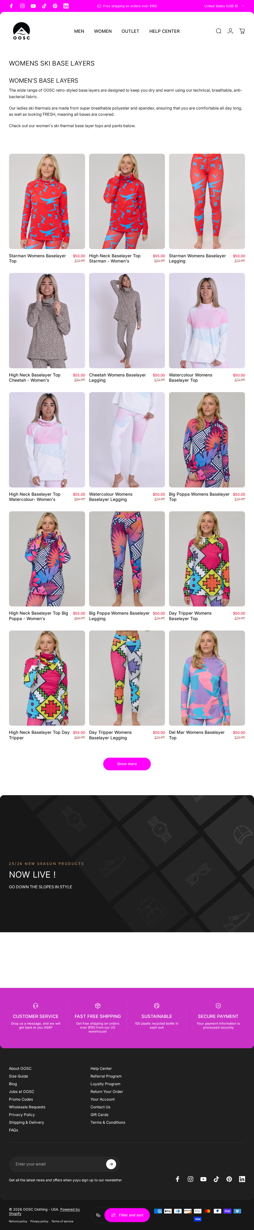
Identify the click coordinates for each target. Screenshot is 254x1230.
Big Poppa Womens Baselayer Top (199, 496)
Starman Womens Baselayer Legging (197, 258)
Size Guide (18, 1076)
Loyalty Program (105, 1083)
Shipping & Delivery (26, 1122)
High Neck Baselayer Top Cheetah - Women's (35, 377)
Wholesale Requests (27, 1107)
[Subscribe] (111, 1164)
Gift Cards (99, 1114)
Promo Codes (21, 1099)
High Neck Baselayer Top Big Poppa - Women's (38, 615)
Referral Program (106, 1076)
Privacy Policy (22, 1114)
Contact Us (100, 1107)
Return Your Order (107, 1091)
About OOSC (20, 1068)
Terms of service (62, 1221)
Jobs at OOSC (21, 1091)
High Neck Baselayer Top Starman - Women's (115, 258)
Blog (13, 1083)
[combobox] (224, 6)
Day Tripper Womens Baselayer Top (190, 615)
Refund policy (18, 1221)
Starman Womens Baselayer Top (37, 258)
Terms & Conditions (108, 1122)
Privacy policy (39, 1221)
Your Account (103, 1099)
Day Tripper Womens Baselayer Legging (110, 735)
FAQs (13, 1130)
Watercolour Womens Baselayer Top (190, 377)
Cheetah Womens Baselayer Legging (117, 377)
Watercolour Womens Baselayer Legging (110, 496)
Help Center (101, 1068)
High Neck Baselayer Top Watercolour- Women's (35, 496)
